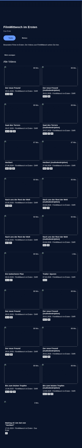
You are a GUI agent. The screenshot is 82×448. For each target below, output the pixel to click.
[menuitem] (3, 3)
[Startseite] (41, 3)
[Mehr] (37, 88)
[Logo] (19, 48)
